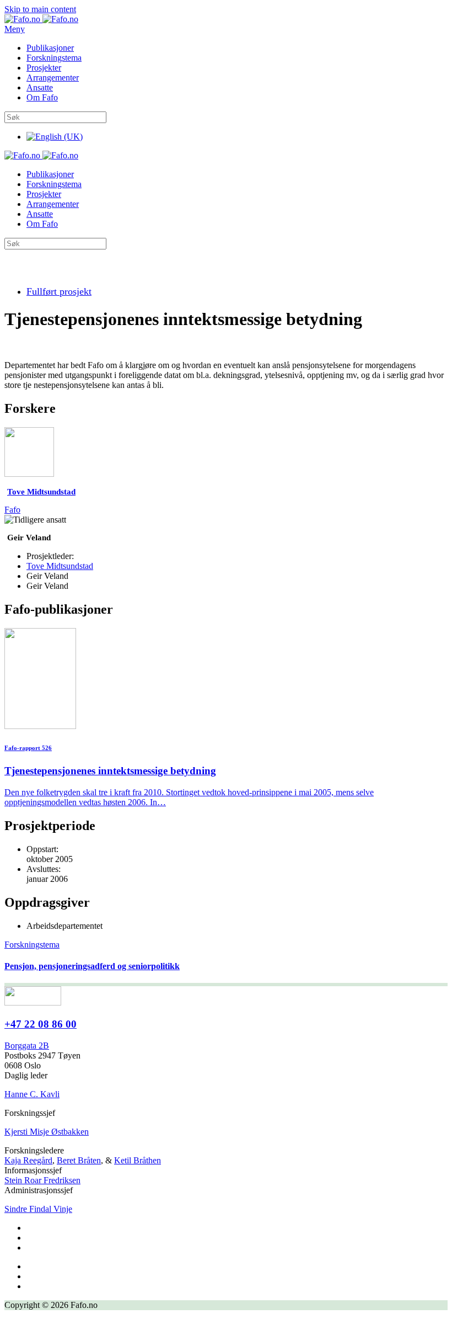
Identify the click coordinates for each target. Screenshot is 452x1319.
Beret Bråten (79, 1160)
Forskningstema (54, 57)
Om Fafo (42, 97)
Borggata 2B (26, 1045)
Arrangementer (52, 77)
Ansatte (39, 87)
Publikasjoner (50, 47)
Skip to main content (40, 9)
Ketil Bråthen (137, 1160)
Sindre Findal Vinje (38, 1209)
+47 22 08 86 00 (40, 1024)
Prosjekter (43, 67)
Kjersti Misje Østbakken (46, 1131)
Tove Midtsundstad (59, 566)
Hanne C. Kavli (32, 1094)
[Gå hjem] (41, 19)
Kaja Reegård (28, 1160)
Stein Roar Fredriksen (42, 1180)
